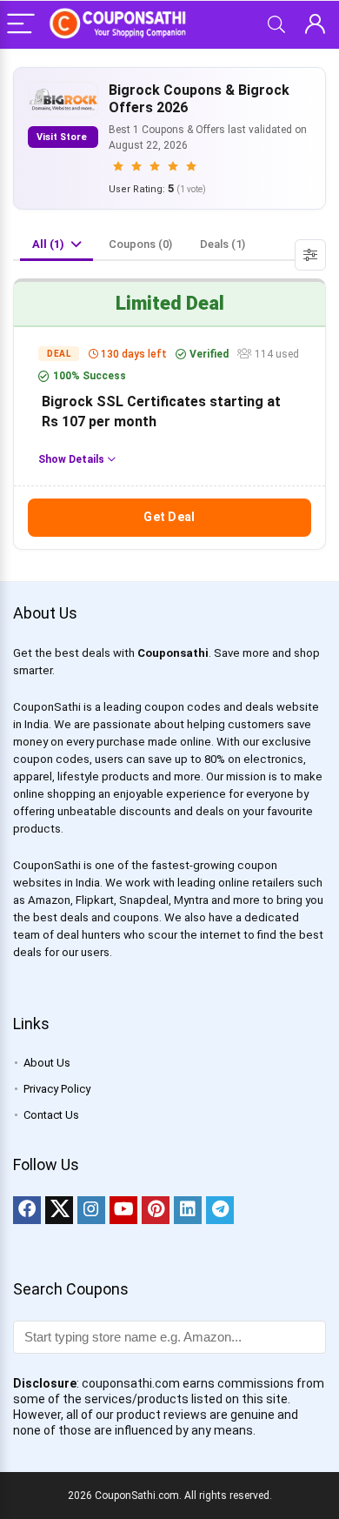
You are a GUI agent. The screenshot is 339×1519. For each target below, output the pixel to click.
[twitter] (59, 1210)
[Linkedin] (188, 1210)
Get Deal (169, 517)
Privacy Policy (56, 1088)
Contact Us (51, 1114)
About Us (46, 1062)
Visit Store (63, 137)
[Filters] (310, 255)
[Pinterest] (156, 1210)
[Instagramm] (91, 1210)
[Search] (276, 25)
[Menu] (21, 25)
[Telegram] (220, 1210)
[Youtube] (123, 1210)
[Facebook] (27, 1210)
